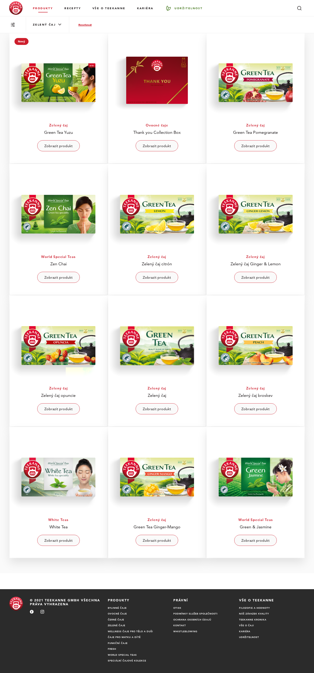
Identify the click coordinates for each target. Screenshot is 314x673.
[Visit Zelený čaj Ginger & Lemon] (255, 229)
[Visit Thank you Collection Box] (157, 98)
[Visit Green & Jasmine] (255, 492)
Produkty (43, 8)
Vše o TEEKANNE (109, 8)
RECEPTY (72, 8)
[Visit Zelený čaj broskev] (255, 361)
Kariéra (145, 8)
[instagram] (42, 612)
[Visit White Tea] (58, 492)
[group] (47, 25)
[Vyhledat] (299, 8)
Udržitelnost (188, 8)
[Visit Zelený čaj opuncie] (58, 361)
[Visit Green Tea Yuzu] (58, 98)
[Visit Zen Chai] (58, 229)
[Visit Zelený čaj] (157, 361)
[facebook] (31, 612)
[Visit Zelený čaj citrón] (157, 229)
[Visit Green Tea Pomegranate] (255, 98)
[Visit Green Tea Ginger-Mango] (157, 492)
